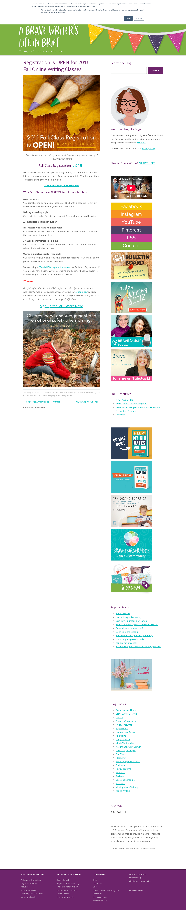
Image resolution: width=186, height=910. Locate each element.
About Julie (25, 887)
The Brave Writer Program (67, 887)
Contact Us (97, 894)
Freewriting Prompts (126, 410)
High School (122, 728)
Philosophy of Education (128, 761)
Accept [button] (128, 18)
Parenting (121, 757)
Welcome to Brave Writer (31, 880)
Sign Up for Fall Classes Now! (61, 306)
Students (120, 783)
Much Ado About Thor (87, 401)
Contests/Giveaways (126, 721)
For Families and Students (67, 890)
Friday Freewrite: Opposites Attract (42, 401)
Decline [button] (139, 18)
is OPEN (78, 165)
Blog (95, 880)
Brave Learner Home (126, 710)
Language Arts (123, 739)
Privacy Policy (148, 148)
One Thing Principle (126, 750)
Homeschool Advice (125, 732)
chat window (81, 291)
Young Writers (123, 790)
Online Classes (49, 392)
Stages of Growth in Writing (68, 883)
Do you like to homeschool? (129, 628)
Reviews (120, 776)
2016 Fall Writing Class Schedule (61, 185)
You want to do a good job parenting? (134, 635)
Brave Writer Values (29, 890)
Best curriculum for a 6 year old (132, 620)
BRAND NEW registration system (55, 267)
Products (120, 772)
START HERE (147, 163)
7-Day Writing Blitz (125, 399)
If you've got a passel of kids (130, 639)
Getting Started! (63, 880)
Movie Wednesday (125, 743)
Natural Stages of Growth (128, 746)
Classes (119, 717)
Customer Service (100, 897)
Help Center (137, 890)
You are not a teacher (126, 642)
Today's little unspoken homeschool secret (137, 624)
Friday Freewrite (124, 724)
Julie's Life (121, 735)
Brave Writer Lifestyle (126, 713)
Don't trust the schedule (128, 631)
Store (95, 887)
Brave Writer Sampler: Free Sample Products (138, 407)
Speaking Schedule (125, 779)
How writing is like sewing (129, 617)
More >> (141, 142)
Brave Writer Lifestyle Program (131, 403)
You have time (123, 613)
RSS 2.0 (26, 395)
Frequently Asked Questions (32, 894)
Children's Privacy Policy (140, 881)
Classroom (97, 883)
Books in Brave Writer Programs (106, 890)
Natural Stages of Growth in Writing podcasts (138, 646)
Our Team (121, 754)
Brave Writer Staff (100, 900)
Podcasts (120, 414)
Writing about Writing (127, 787)
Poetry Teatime (123, 768)
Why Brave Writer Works (30, 883)
